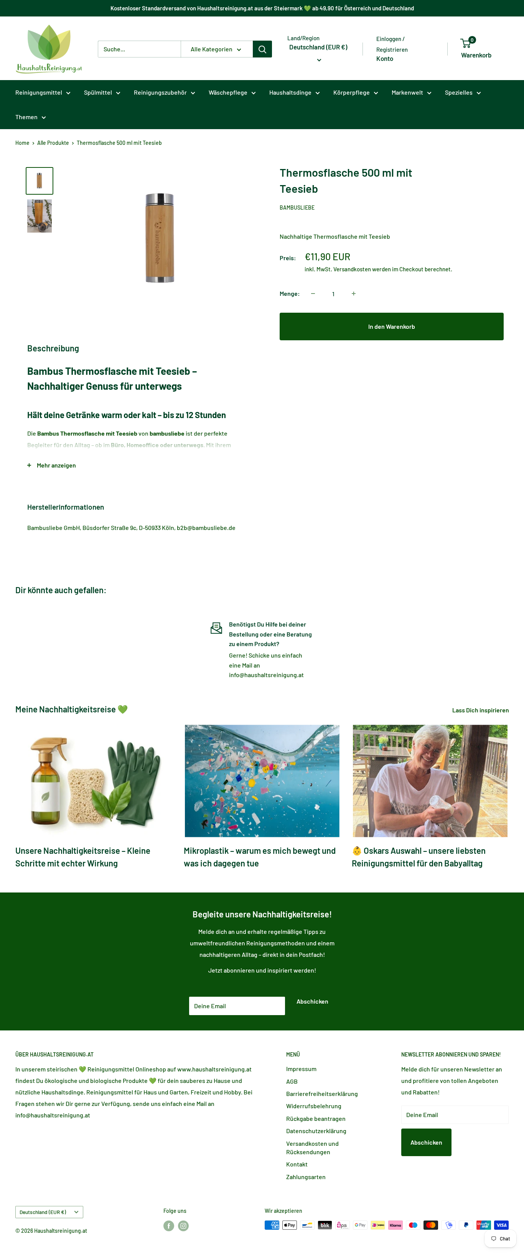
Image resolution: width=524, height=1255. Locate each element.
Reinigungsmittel (38, 92)
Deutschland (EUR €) (43, 1212)
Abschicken (312, 1001)
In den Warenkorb (391, 326)
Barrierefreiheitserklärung (322, 1093)
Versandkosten (352, 269)
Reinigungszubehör (160, 92)
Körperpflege (351, 92)
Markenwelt (407, 92)
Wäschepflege (228, 92)
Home (22, 142)
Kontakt (297, 1164)
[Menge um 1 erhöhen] (354, 293)
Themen (26, 116)
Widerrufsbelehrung (313, 1105)
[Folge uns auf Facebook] (168, 1226)
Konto (384, 58)
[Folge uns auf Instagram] (183, 1226)
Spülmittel (98, 92)
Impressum (301, 1068)
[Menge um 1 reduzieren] (313, 293)
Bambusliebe (297, 207)
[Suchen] (262, 49)
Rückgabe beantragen (316, 1118)
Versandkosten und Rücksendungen (312, 1147)
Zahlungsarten (306, 1176)
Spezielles (459, 92)
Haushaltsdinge (290, 92)
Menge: (290, 293)
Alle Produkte (53, 142)
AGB (292, 1081)
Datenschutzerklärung (316, 1130)
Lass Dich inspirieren (481, 710)
